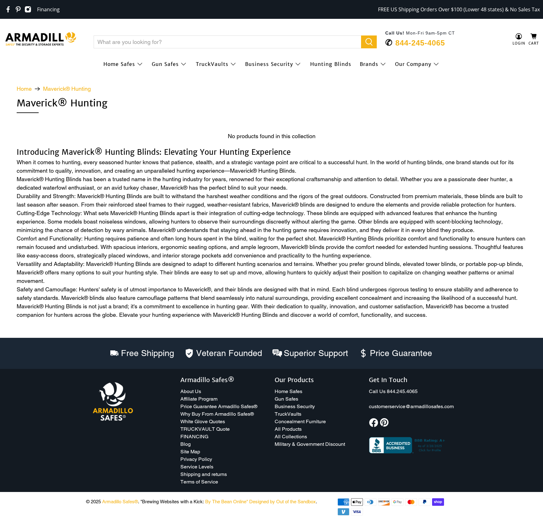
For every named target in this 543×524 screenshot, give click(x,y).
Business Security (269, 64)
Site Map (190, 452)
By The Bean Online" (226, 501)
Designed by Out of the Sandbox (282, 501)
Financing (48, 9)
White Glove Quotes (202, 421)
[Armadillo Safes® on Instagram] (28, 9)
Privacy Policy (196, 459)
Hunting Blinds (330, 64)
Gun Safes (165, 64)
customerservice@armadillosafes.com (411, 406)
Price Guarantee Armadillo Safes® (218, 406)
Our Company (413, 64)
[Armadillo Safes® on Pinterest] (18, 9)
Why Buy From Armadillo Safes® (217, 414)
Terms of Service (199, 482)
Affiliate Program (198, 399)
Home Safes (119, 64)
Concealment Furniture (300, 421)
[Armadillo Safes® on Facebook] (8, 9)
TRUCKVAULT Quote (205, 429)
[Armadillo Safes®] (40, 39)
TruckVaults (212, 64)
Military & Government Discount (310, 444)
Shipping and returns (203, 474)
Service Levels (196, 467)
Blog (185, 444)
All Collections (291, 437)
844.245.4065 (402, 391)
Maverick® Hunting (67, 89)
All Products (288, 429)
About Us (190, 391)
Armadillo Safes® (120, 501)
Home (24, 89)
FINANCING (194, 437)
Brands (369, 64)
